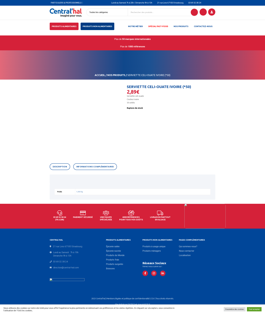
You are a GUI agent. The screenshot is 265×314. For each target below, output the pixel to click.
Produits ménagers (151, 251)
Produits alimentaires (64, 26)
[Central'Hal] (66, 12)
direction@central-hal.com (66, 267)
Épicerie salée (113, 246)
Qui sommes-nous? (188, 246)
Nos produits (181, 26)
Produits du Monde (115, 255)
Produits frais (112, 259)
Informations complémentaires (95, 166)
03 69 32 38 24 (194, 3)
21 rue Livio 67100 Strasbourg (170, 3)
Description (60, 166)
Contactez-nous (203, 26)
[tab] (60, 166)
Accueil (100, 75)
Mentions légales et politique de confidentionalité (128, 298)
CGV (153, 298)
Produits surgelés (114, 264)
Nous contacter (186, 251)
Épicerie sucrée (113, 251)
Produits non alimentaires (97, 26)
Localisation (185, 255)
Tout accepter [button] (254, 309)
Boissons (110, 268)
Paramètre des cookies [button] (234, 309)
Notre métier (135, 26)
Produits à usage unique (153, 246)
